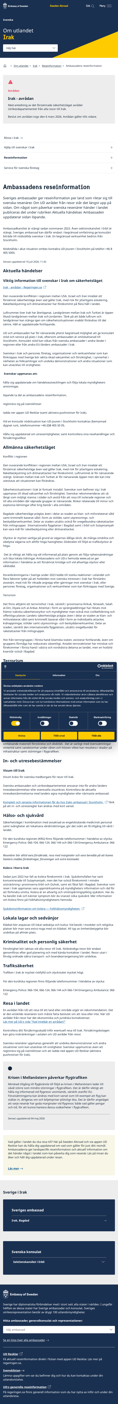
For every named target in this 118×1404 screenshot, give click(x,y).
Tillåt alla (96, 735)
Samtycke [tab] (20, 675)
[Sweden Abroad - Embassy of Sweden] (18, 6)
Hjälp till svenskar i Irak (19, 147)
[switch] (44, 723)
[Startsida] (6, 66)
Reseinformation (51, 65)
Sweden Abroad (59, 6)
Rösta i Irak (11, 138)
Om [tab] (97, 675)
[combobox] (30, 48)
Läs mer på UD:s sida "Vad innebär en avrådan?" (34, 1021)
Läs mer (13, 1168)
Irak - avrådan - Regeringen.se (22, 287)
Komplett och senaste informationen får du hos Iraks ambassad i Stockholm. (53, 802)
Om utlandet (21, 65)
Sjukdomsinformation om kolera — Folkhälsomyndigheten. (41, 908)
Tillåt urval (59, 735)
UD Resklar (10, 1354)
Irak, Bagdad (20, 1220)
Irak (35, 65)
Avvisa (21, 735)
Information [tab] (59, 675)
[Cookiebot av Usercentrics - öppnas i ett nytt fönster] (101, 666)
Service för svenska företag (21, 168)
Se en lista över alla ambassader (24, 1340)
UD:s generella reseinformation (25, 1387)
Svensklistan (11, 1370)
